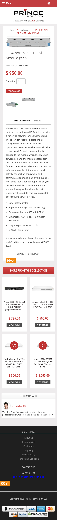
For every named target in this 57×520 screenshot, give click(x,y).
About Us (28, 437)
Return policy (28, 442)
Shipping (28, 450)
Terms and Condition (28, 458)
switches (24, 30)
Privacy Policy (28, 454)
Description (22, 120)
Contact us (28, 446)
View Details (14, 325)
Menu (8, 3)
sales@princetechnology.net (28, 476)
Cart (52, 1)
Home (12, 30)
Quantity (10, 81)
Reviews (37, 120)
